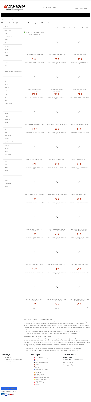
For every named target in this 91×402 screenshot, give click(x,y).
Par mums (8, 357)
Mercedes (7, 126)
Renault (7, 151)
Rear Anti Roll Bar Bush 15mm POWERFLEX (34, 265)
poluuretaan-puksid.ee (41, 362)
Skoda (6, 167)
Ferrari (6, 75)
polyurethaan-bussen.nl (42, 377)
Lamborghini (8, 103)
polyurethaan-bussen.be (42, 379)
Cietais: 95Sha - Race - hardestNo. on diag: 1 (79, 63)
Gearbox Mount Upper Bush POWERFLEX (79, 195)
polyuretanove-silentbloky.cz (43, 359)
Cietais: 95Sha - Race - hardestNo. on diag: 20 (57, 238)
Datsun (7, 62)
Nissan (7, 138)
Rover (6, 158)
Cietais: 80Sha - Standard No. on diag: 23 (34, 202)
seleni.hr (37, 384)
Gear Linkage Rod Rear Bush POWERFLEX (57, 160)
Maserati (7, 119)
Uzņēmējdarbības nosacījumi (13, 359)
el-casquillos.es (39, 374)
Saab (6, 161)
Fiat (6, 78)
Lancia (6, 107)
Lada (6, 100)
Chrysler (7, 46)
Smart (6, 170)
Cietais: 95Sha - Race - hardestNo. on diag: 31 (34, 168)
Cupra (6, 52)
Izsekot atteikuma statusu (8, 391)
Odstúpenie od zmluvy (9, 388)
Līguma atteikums (10, 362)
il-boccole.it (38, 381)
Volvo (6, 186)
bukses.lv (38, 366)
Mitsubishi (8, 135)
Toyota (6, 180)
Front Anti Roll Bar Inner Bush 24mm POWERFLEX (34, 55)
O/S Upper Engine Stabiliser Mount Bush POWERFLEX (57, 230)
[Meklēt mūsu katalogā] (60, 7)
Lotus (6, 116)
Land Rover (8, 110)
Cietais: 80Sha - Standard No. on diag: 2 (34, 62)
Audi (6, 33)
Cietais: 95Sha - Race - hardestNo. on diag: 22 (34, 238)
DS (5, 68)
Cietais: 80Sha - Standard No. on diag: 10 (34, 272)
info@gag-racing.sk (69, 365)
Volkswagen (8, 183)
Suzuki (6, 177)
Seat (6, 164)
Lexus (6, 113)
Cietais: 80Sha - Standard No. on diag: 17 (79, 272)
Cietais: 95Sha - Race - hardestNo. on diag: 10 (57, 273)
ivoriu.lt (37, 364)
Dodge (6, 65)
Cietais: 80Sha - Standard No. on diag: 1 (34, 97)
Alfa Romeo (8, 30)
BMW (6, 39)
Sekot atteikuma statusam (12, 364)
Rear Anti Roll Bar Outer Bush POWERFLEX (79, 265)
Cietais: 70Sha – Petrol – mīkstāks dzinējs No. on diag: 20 (79, 238)
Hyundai (7, 87)
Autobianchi (8, 36)
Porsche (7, 148)
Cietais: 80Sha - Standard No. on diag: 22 (79, 202)
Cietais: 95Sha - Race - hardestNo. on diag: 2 (57, 63)
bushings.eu (38, 361)
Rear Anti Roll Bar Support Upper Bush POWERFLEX (56, 300)
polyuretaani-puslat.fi (41, 369)
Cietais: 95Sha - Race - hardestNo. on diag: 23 (57, 203)
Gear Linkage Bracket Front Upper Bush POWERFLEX (34, 125)
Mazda (6, 123)
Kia (5, 97)
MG (5, 129)
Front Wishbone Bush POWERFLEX (79, 55)
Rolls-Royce (8, 154)
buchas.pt (38, 372)
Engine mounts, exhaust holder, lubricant (17, 71)
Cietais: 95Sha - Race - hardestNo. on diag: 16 (57, 308)
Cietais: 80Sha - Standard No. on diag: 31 (79, 132)
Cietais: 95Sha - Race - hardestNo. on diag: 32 (57, 133)
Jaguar (6, 91)
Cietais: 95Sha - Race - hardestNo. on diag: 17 (34, 308)
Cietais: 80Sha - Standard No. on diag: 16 (79, 307)
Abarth (7, 27)
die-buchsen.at (39, 383)
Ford (6, 81)
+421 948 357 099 (68, 362)
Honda (6, 84)
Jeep (6, 94)
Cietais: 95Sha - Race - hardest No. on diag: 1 (57, 98)
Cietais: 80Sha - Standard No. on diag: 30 (57, 168)
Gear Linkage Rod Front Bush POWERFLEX (79, 125)
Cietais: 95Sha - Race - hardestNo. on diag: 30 (79, 168)
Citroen (7, 49)
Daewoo (7, 59)
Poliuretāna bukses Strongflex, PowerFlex (13, 23)
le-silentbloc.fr (39, 376)
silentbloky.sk (39, 357)
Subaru (7, 174)
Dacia (6, 55)
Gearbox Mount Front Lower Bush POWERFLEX (34, 195)
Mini (6, 132)
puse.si (37, 367)
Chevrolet (7, 43)
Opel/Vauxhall (9, 142)
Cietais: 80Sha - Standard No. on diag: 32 (34, 132)
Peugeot (7, 145)
